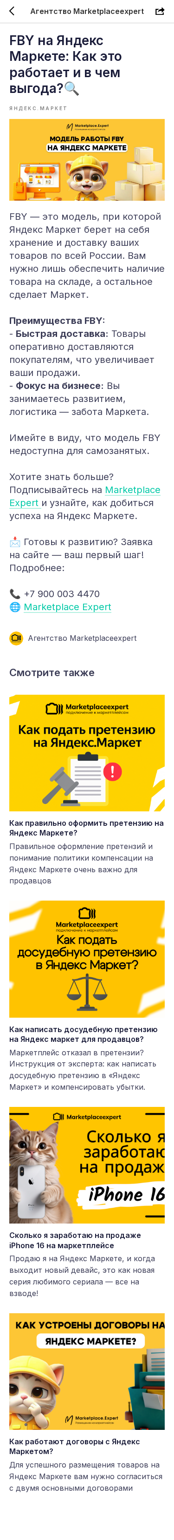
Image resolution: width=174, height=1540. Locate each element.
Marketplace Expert (67, 606)
